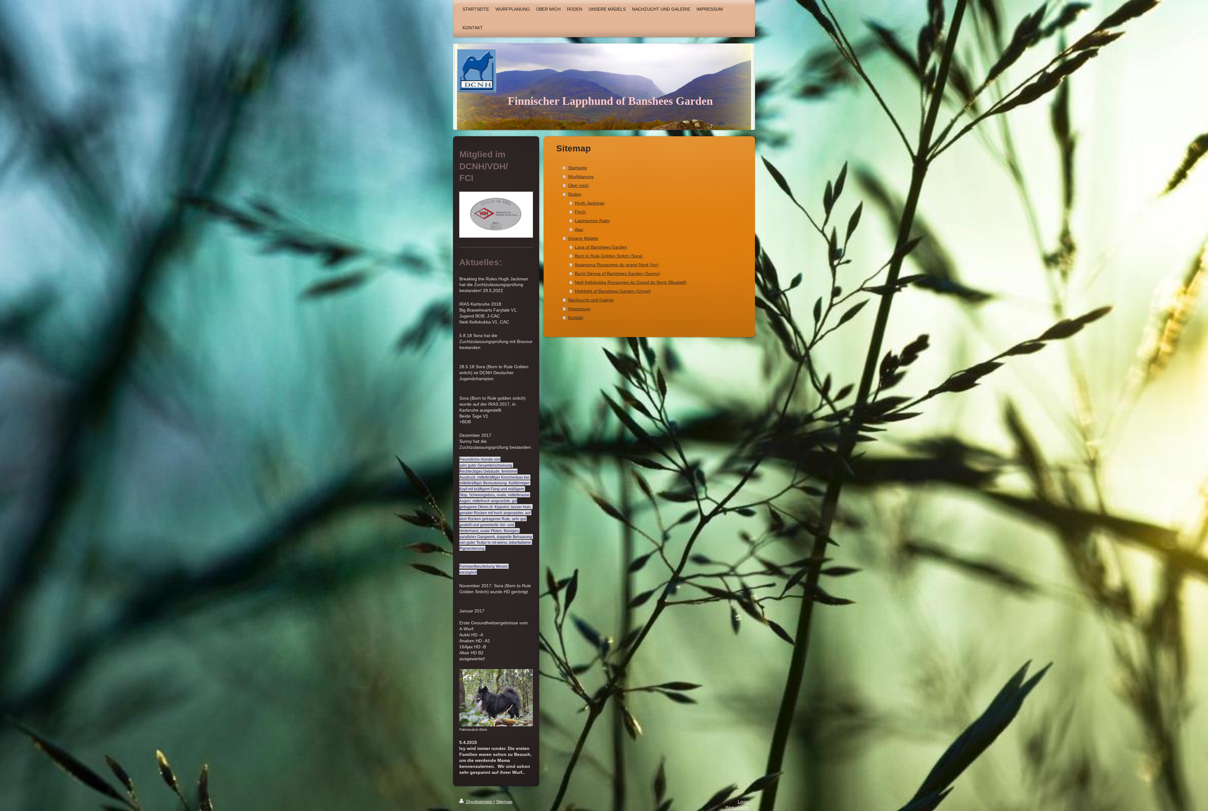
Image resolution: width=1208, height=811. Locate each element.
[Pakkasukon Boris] (496, 697)
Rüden (574, 194)
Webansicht (737, 807)
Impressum (579, 308)
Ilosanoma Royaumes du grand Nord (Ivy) (616, 264)
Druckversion (479, 801)
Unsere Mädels (583, 238)
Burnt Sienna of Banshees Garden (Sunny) (617, 273)
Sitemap (504, 801)
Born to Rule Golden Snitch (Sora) (609, 255)
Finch (580, 211)
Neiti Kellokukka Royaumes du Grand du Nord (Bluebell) (630, 282)
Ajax (579, 229)
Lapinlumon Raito (592, 220)
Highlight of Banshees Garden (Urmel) (613, 291)
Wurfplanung (581, 176)
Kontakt (575, 317)
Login (743, 801)
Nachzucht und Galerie (591, 299)
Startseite (577, 167)
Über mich (578, 185)
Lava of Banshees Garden (601, 247)
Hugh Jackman (590, 203)
